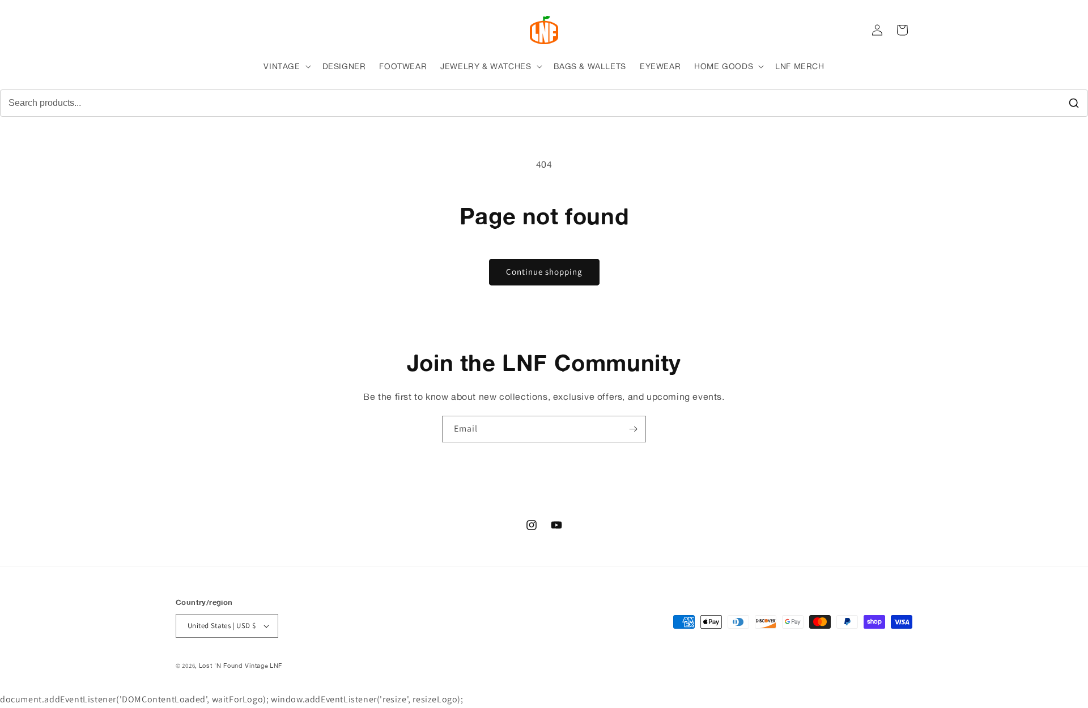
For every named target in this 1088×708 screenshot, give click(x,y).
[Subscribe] (632, 429)
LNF (276, 665)
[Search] (1074, 103)
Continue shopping (544, 271)
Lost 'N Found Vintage (234, 665)
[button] (286, 66)
